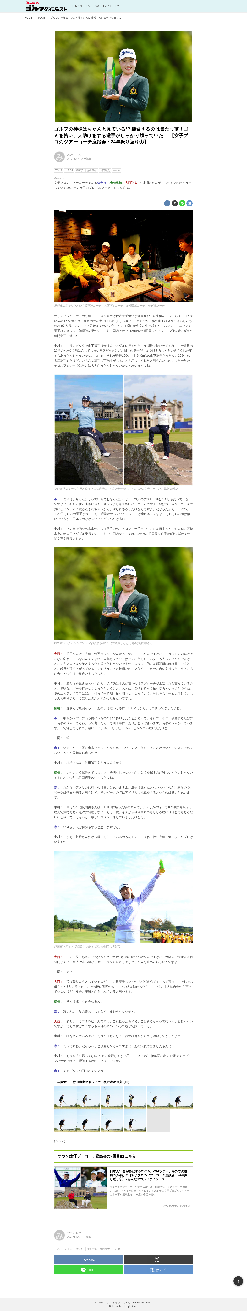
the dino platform (127, 1306)
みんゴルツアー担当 (79, 158)
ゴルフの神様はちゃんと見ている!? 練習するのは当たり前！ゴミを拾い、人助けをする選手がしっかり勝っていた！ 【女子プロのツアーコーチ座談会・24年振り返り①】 (121, 135)
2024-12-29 (74, 154)
